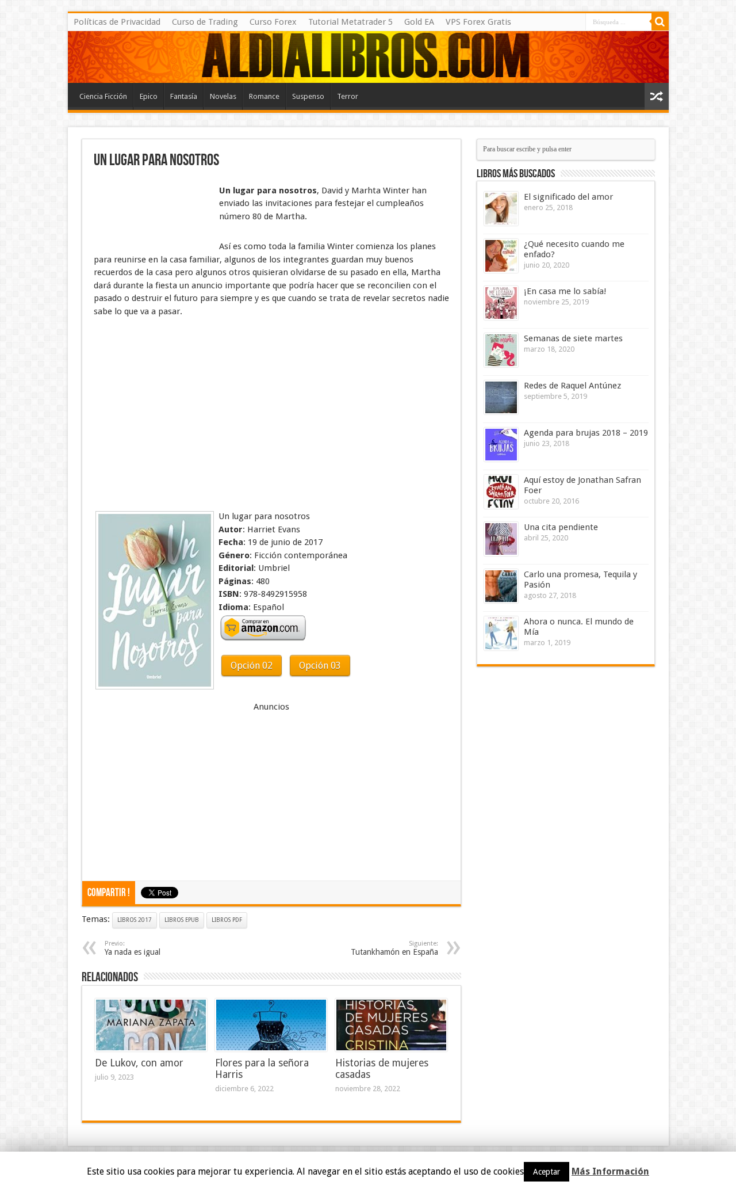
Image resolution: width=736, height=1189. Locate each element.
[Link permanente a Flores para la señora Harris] (271, 1025)
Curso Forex (273, 22)
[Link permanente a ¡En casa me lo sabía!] (501, 303)
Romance (264, 96)
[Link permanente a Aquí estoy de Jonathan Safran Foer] (501, 492)
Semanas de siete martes (573, 338)
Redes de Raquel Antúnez (572, 385)
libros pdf (227, 920)
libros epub (181, 920)
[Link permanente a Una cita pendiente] (501, 539)
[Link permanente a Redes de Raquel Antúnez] (501, 397)
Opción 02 (252, 665)
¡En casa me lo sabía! (565, 291)
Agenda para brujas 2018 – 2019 (586, 433)
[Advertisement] (151, 212)
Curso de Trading (205, 22)
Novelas (223, 96)
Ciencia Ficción (103, 96)
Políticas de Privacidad (117, 22)
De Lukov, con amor (139, 1063)
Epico (149, 96)
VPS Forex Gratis (478, 22)
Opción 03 (320, 665)
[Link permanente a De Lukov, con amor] (151, 1025)
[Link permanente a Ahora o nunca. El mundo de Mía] (501, 633)
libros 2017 (134, 920)
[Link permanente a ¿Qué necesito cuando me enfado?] (501, 256)
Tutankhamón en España (394, 948)
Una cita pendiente (561, 527)
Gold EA (419, 22)
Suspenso (308, 96)
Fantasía (183, 96)
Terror (347, 96)
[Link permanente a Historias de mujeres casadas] (391, 1025)
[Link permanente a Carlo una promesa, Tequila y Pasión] (501, 586)
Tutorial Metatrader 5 (350, 22)
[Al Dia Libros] (368, 57)
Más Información (610, 1171)
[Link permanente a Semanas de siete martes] (501, 350)
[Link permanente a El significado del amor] (501, 208)
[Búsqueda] (660, 22)
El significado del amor (568, 197)
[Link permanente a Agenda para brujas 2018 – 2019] (501, 444)
